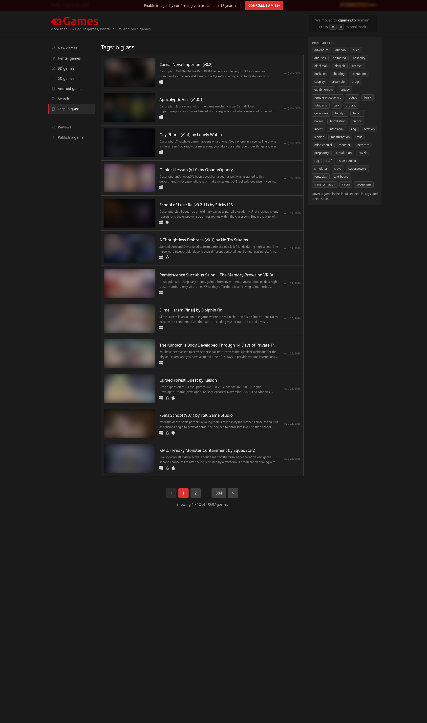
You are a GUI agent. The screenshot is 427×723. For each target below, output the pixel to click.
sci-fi (329, 161)
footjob (352, 97)
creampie (338, 82)
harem (357, 113)
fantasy (345, 89)
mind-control (323, 145)
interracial (336, 129)
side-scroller (347, 161)
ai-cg (356, 50)
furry (367, 97)
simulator (320, 168)
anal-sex (320, 58)
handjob (340, 113)
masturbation (340, 137)
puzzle (363, 153)
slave (338, 168)
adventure (321, 50)
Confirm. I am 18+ (264, 5)
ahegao (340, 50)
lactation (369, 129)
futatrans (320, 105)
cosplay (319, 82)
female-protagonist (327, 97)
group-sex (321, 113)
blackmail (320, 66)
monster (344, 145)
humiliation (337, 121)
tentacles (320, 176)
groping (351, 105)
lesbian (319, 137)
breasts (357, 66)
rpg (316, 161)
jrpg (353, 129)
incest (318, 129)
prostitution (344, 153)
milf (359, 137)
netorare (363, 145)
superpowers (357, 168)
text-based (341, 176)
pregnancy (321, 153)
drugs (356, 82)
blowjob (339, 66)
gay (336, 105)
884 (218, 493)
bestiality (359, 58)
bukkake (320, 74)
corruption (358, 74)
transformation (324, 184)
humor (357, 121)
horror (318, 121)
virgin (346, 184)
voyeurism (364, 184)
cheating (338, 74)
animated (339, 58)
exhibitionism (323, 89)
